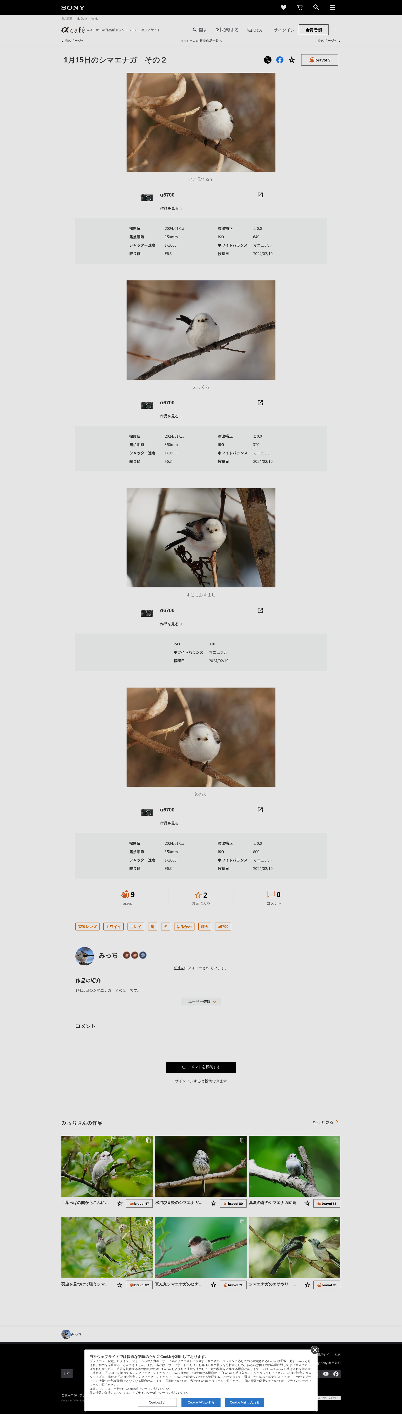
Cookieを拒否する (201, 1402)
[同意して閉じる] (314, 1350)
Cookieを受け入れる (245, 1402)
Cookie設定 (157, 1402)
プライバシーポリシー (150, 1392)
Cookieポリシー (136, 1388)
